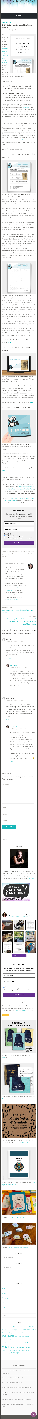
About (4, 1293)
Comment (6, 784)
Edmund (4, 1378)
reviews (9, 1350)
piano (30, 1336)
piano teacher (11, 1343)
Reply (8, 658)
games (7, 1329)
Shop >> (4, 1099)
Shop (3, 1303)
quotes (25, 1347)
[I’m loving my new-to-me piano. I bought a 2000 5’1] (19, 925)
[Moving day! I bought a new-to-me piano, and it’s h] (19, 936)
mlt (31, 1329)
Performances (7, 22)
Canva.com (25, 107)
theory (19, 1352)
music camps (15, 1332)
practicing (14, 1347)
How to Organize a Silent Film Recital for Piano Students (17, 610)
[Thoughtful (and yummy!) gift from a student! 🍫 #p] (7, 936)
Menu (20, 15)
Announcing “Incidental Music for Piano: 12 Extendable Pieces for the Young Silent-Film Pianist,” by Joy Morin (21, 620)
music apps (10, 1332)
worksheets (24, 1353)
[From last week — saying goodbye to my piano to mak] (30, 947)
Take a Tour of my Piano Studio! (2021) (20, 1399)
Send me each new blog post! (14, 536)
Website (5, 820)
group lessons (20, 1329)
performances (25, 1336)
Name (5, 808)
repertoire (4, 1350)
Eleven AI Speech (7, 1404)
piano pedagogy (20, 1339)
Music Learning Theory (29, 1332)
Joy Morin (15, 30)
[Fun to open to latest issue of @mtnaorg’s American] (30, 936)
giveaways (14, 1329)
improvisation (26, 1329)
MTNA (34, 1330)
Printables (5, 1298)
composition (21, 1327)
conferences (30, 1326)
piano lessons (6, 1339)
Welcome (20, 1383)
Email (5, 814)
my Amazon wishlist (20, 1010)
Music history (21, 1332)
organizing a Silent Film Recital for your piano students (5, 56)
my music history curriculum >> (18, 1217)
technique (8, 1352)
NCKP (15, 1336)
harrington (5, 1371)
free (3, 1329)
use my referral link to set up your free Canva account (18, 140)
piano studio (5, 1343)
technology (14, 1353)
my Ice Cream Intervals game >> (18, 1248)
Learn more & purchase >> (23, 1142)
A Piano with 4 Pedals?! (16, 1378)
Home (4, 1288)
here (6, 496)
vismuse (4, 1399)
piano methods (13, 1339)
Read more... (31, 878)
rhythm (13, 1350)
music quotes (8, 1335)
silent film (27, 554)
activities (4, 1326)
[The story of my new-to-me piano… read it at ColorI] (30, 925)
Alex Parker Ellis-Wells (8, 1383)
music (4, 1332)
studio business (26, 1350)
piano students (11, 551)
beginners (8, 1326)
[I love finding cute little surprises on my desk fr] (7, 925)
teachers (4, 1352)
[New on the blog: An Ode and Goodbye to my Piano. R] (7, 947)
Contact (4, 1307)
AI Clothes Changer (7, 1387)
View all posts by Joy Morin (12, 599)
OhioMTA (19, 1336)
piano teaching (30, 551)
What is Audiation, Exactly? (23, 1387)
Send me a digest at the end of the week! (18, 538)
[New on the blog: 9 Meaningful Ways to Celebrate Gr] (19, 947)
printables (5, 554)
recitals (21, 554)
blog (11, 1326)
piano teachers (20, 551)
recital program (13, 554)
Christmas (15, 1327)
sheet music (18, 1350)
